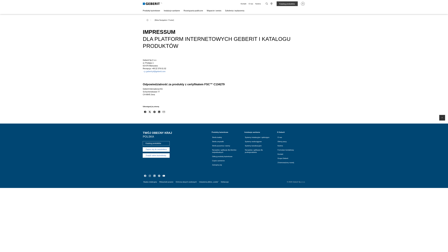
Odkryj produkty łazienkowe (222, 156)
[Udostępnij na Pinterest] (154, 112)
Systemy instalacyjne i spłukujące (257, 137)
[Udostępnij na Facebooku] (145, 112)
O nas (251, 4)
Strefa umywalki (218, 141)
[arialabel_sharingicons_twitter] (149, 112)
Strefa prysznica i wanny (221, 146)
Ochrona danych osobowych (186, 182)
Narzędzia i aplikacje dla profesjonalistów (254, 151)
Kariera (258, 4)
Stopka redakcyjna (150, 182)
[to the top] (442, 118)
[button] (266, 3)
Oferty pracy (282, 141)
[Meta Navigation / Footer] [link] (164, 20)
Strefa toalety (217, 137)
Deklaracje (225, 182)
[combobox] (271, 3)
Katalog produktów (287, 4)
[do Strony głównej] (147, 20)
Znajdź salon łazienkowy (156, 155)
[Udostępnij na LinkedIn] (159, 112)
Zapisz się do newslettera (156, 149)
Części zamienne (218, 161)
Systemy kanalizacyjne (253, 146)
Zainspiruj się (217, 165)
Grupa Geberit (283, 158)
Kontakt (243, 4)
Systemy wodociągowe (253, 141)
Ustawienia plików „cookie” (209, 182)
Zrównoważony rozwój (286, 162)
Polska (148, 136)
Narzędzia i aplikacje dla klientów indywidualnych (224, 151)
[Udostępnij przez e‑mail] (163, 112)
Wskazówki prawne (166, 182)
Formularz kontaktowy (286, 150)
